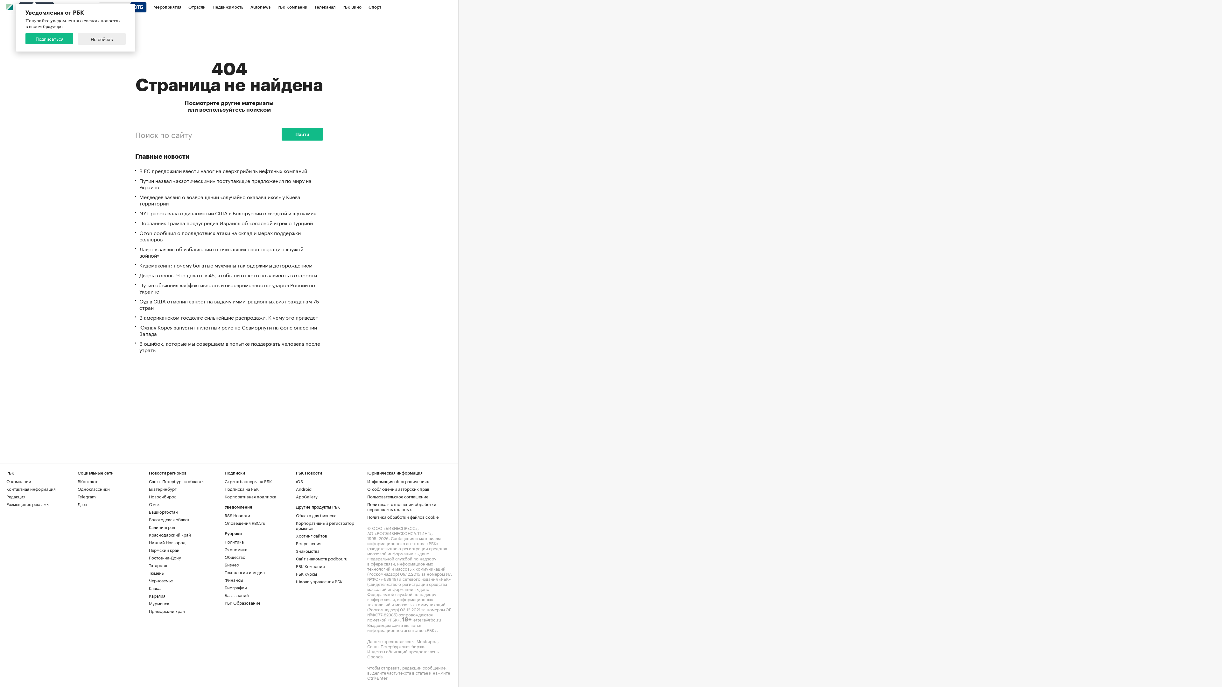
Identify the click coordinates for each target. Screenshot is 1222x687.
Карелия (157, 595)
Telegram (87, 496)
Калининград (162, 527)
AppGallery (307, 496)
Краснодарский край (170, 534)
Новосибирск (162, 496)
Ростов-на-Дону (165, 557)
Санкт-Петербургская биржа (395, 646)
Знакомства (308, 550)
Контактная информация (31, 488)
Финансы (234, 579)
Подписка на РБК (242, 488)
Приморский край (167, 610)
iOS (299, 481)
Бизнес (232, 564)
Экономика (236, 549)
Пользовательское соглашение (397, 496)
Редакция (15, 496)
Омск (154, 504)
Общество (235, 556)
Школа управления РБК (319, 581)
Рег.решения (308, 543)
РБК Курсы (306, 573)
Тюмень (156, 572)
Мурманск (159, 603)
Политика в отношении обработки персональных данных (401, 506)
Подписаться (49, 38)
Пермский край (164, 549)
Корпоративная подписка (250, 496)
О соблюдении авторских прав (398, 488)
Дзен (82, 504)
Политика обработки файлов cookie (403, 516)
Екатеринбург (163, 488)
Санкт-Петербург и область (176, 481)
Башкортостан (163, 511)
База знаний (237, 595)
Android (304, 488)
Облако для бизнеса (316, 515)
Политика (234, 541)
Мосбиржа (427, 641)
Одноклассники (94, 488)
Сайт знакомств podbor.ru (322, 558)
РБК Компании (310, 566)
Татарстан (159, 565)
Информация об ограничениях (398, 481)
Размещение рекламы (27, 504)
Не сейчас (102, 38)
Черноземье (161, 580)
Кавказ (155, 588)
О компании (18, 481)
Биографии (236, 587)
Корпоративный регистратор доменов (325, 525)
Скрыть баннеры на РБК (248, 481)
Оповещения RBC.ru (245, 522)
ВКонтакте (88, 481)
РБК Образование (242, 602)
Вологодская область (170, 519)
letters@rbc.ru (426, 619)
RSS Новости (237, 515)
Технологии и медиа (245, 572)
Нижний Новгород (167, 542)
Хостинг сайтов (311, 535)
